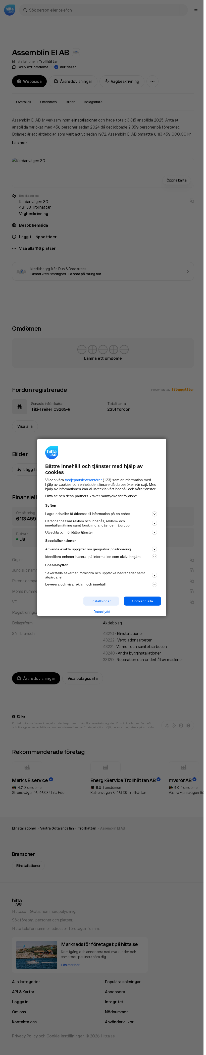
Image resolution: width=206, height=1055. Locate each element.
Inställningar (101, 601)
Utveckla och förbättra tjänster (69, 532)
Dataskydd (101, 612)
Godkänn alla (142, 601)
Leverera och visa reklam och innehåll (75, 584)
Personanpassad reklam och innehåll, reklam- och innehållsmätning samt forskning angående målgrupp (87, 523)
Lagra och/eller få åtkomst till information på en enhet (87, 514)
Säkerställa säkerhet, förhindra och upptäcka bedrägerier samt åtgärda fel (95, 575)
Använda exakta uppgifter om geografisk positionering (88, 549)
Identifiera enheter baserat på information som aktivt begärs (92, 557)
